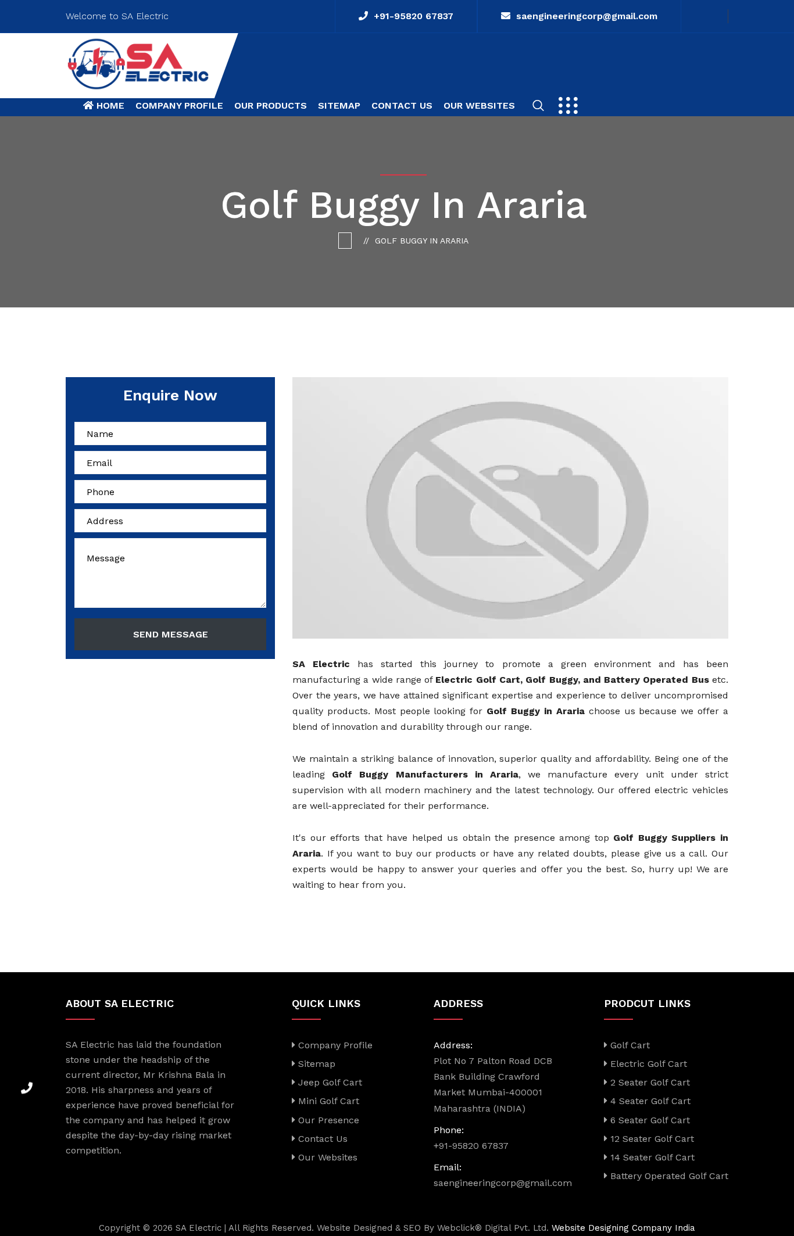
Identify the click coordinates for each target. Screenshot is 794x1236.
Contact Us (401, 105)
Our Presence (327, 1120)
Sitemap (339, 105)
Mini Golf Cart (327, 1100)
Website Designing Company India (623, 1228)
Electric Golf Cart (647, 1063)
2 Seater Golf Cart (648, 1082)
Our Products (270, 105)
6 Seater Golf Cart (648, 1120)
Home (109, 105)
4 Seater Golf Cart (649, 1100)
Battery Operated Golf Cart (667, 1175)
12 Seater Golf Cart (650, 1138)
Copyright (119, 1228)
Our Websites (479, 105)
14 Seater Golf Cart (651, 1157)
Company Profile (179, 105)
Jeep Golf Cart (328, 1082)
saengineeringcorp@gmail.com (586, 16)
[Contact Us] (27, 1083)
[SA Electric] (138, 63)
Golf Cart (628, 1045)
